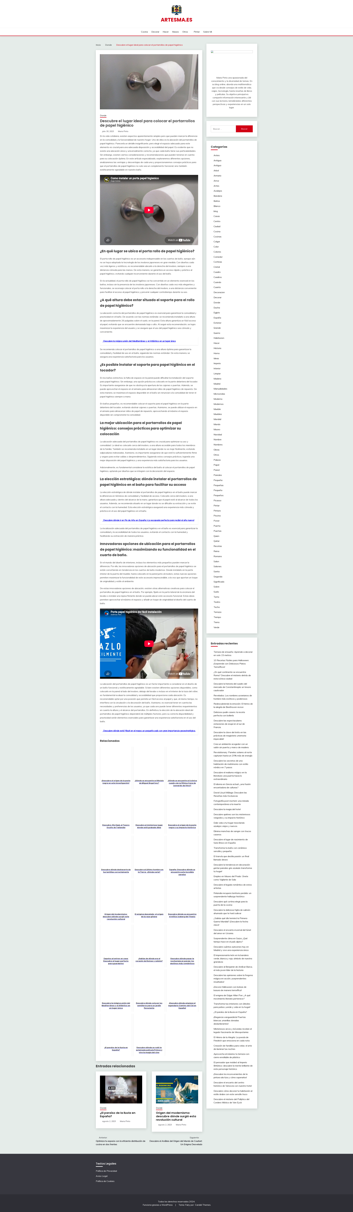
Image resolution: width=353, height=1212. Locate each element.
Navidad (218, 434)
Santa (217, 571)
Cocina (144, 31)
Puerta (217, 525)
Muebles (218, 414)
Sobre (216, 586)
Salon (216, 561)
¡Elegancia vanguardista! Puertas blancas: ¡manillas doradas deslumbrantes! (230, 1020)
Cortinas (218, 261)
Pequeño (218, 490)
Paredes (218, 475)
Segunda (218, 576)
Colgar (217, 241)
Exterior (217, 322)
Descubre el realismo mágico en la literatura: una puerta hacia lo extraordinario (230, 775)
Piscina (217, 515)
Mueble (217, 409)
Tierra (216, 622)
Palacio (217, 459)
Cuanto (217, 287)
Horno (217, 353)
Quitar (217, 541)
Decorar (155, 31)
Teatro (217, 602)
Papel (216, 464)
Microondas (219, 393)
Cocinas (217, 236)
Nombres (218, 444)
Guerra (217, 333)
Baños (217, 201)
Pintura (217, 510)
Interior (217, 368)
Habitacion (219, 338)
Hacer (166, 31)
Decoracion (219, 292)
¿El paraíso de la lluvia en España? (117, 1114)
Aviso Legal (101, 1176)
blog (216, 211)
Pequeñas (219, 485)
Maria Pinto (123, 131)
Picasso (217, 500)
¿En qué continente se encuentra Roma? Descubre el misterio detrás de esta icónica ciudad (232, 675)
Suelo (216, 591)
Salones (217, 566)
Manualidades (220, 388)
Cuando (217, 282)
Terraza (217, 612)
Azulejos (218, 190)
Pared (217, 470)
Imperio (217, 363)
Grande (217, 327)
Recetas (218, 546)
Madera (217, 378)
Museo (175, 31)
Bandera (218, 195)
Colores (217, 251)
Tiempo (217, 617)
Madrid (217, 383)
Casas (217, 216)
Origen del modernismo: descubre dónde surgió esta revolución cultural (176, 1116)
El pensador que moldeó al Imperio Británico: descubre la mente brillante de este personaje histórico (233, 1065)
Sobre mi (207, 31)
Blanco (217, 206)
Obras (217, 449)
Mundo (217, 424)
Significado (219, 581)
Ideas (216, 358)
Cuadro (217, 272)
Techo (217, 607)
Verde (216, 627)
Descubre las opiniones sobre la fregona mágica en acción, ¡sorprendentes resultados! (233, 978)
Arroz (216, 180)
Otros (185, 31)
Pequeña (218, 480)
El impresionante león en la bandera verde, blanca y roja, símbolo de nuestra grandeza (233, 958)
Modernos (219, 404)
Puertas (217, 531)
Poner (217, 520)
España (217, 317)
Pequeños (219, 495)
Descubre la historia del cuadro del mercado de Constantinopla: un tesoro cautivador (232, 687)
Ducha (217, 307)
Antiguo (217, 165)
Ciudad (217, 226)
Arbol (216, 170)
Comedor (218, 256)
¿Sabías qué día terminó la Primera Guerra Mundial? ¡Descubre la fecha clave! (231, 921)
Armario (217, 175)
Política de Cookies (105, 1181)
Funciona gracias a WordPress (158, 1204)
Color (216, 246)
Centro (217, 221)
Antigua (217, 160)
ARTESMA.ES (176, 19)
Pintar (197, 31)
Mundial (217, 419)
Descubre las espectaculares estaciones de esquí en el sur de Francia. (229, 724)
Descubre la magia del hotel (227, 809)
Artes (216, 185)
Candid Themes (203, 1204)
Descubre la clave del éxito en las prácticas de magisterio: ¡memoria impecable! (230, 735)
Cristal (217, 267)
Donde (103, 115)
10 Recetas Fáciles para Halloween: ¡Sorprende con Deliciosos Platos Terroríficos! (231, 663)
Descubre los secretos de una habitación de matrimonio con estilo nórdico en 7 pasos (231, 764)
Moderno (218, 399)
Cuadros (218, 277)
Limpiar (217, 373)
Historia (217, 348)
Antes (217, 155)
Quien (216, 536)
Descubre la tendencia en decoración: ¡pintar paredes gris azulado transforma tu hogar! (233, 868)
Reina (216, 551)
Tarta (216, 596)
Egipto (217, 312)
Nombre (217, 439)
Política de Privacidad (106, 1171)
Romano (218, 556)
